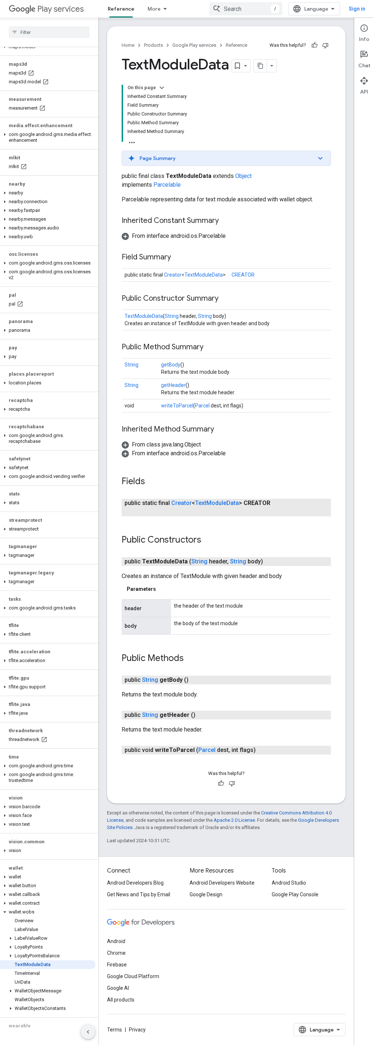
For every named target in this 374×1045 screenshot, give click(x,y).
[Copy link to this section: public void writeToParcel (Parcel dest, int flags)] (263, 750)
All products (120, 1000)
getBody (170, 365)
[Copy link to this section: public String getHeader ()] (202, 715)
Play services (60, 9)
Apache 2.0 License (234, 820)
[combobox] (245, 8)
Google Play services (194, 45)
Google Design (206, 894)
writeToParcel (177, 405)
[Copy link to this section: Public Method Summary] (210, 347)
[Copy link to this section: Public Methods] (191, 658)
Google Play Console (295, 894)
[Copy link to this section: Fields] (152, 482)
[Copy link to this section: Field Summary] (178, 257)
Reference (121, 8)
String (172, 316)
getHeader (173, 385)
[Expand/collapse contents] (161, 87)
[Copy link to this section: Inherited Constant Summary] (226, 221)
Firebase (117, 965)
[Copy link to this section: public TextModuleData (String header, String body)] (270, 561)
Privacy (137, 1030)
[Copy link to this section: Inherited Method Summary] (221, 429)
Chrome (116, 953)
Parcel (202, 405)
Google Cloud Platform (133, 976)
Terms (114, 1030)
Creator (173, 275)
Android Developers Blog (135, 883)
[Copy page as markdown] (260, 66)
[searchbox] (49, 32)
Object (243, 175)
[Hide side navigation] (88, 1032)
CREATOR (243, 275)
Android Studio (289, 883)
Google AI (118, 988)
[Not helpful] (325, 45)
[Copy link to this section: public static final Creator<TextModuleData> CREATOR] (143, 512)
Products (153, 45)
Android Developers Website (222, 883)
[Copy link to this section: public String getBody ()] (195, 680)
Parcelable (167, 184)
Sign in (357, 9)
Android (116, 941)
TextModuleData (203, 275)
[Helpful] (314, 45)
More (154, 8)
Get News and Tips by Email (138, 894)
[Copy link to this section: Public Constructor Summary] (225, 298)
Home (128, 45)
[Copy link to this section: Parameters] (163, 589)
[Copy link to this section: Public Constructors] (208, 540)
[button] (47, 137)
